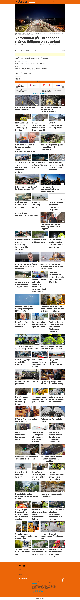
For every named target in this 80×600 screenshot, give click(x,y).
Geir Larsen (58, 569)
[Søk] (59, 1)
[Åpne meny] (63, 2)
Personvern (34, 592)
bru (16, 76)
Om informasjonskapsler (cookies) (37, 591)
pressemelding (24, 61)
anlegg (19, 76)
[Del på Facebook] (61, 50)
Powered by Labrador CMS (40, 598)
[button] (17, 87)
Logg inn (56, 1)
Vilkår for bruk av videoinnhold (37, 590)
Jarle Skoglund (38, 570)
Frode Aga (42, 568)
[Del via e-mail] (64, 50)
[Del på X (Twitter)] (62, 50)
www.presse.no (34, 583)
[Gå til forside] (22, 1)
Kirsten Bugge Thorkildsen (57, 568)
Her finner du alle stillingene (40, 93)
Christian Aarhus (41, 569)
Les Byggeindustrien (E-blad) (49, 1)
